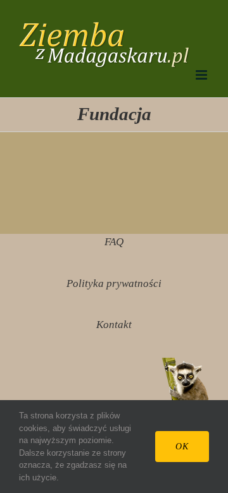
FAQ (114, 242)
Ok (182, 446)
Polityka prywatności (114, 283)
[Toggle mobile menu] (202, 75)
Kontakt (114, 325)
